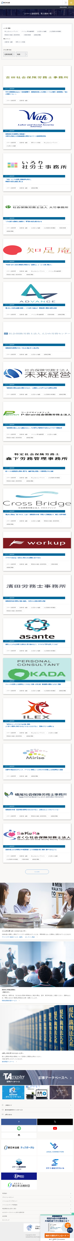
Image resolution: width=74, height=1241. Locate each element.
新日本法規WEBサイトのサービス (14, 1110)
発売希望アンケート (8, 1061)
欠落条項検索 (62, 228)
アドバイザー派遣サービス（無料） (13, 937)
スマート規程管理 (11, 100)
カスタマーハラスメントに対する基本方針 (13, 1212)
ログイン (70, 7)
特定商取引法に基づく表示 (9, 1208)
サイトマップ (5, 1220)
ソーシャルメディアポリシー (9, 1201)
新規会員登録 (63, 7)
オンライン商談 (30, 937)
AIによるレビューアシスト (51, 142)
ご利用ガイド (8, 1105)
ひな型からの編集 (11, 146)
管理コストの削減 (35, 142)
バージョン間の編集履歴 (54, 271)
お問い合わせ (8, 1114)
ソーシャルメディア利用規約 (9, 1205)
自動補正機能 (34, 188)
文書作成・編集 (23, 100)
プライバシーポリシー (8, 1197)
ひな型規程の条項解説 (49, 228)
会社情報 (4, 1216)
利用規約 (4, 1193)
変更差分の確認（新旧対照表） (15, 274)
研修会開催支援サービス (9, 1000)
